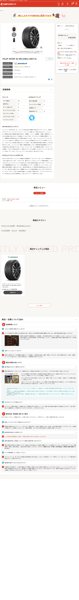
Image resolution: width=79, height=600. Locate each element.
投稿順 (8, 199)
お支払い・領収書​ (63, 69)
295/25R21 (22, 230)
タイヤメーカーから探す (8, 226)
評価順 (17, 199)
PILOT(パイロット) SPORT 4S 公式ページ (25, 77)
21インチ (14, 230)
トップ (1, 10)
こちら (69, 58)
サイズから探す (5, 230)
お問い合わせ (68, 55)
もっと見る (44, 305)
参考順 (13, 199)
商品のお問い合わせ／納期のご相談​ (67, 64)
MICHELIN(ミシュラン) (23, 226)
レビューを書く (39, 193)
